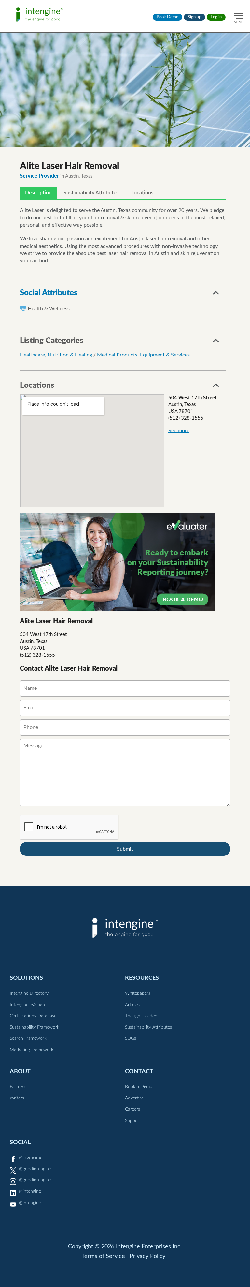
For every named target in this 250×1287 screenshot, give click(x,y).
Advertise (134, 1098)
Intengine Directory (29, 993)
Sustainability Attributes (90, 192)
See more (178, 430)
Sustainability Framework (34, 1027)
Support (133, 1120)
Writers (17, 1098)
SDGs (130, 1038)
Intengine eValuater (29, 1005)
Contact (139, 1071)
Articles (132, 1005)
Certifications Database (33, 1016)
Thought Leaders (141, 1016)
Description (38, 192)
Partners (18, 1086)
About (20, 1071)
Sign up (194, 17)
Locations (142, 192)
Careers (132, 1109)
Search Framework (28, 1038)
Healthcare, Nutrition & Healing (56, 354)
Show (216, 294)
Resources (142, 978)
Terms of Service (103, 1256)
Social (20, 1142)
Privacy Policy (147, 1256)
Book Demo (167, 17)
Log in (216, 17)
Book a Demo (138, 1086)
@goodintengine (35, 1169)
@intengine (30, 1157)
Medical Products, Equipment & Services (143, 354)
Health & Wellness (49, 308)
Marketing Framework (31, 1050)
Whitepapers (137, 993)
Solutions (26, 978)
